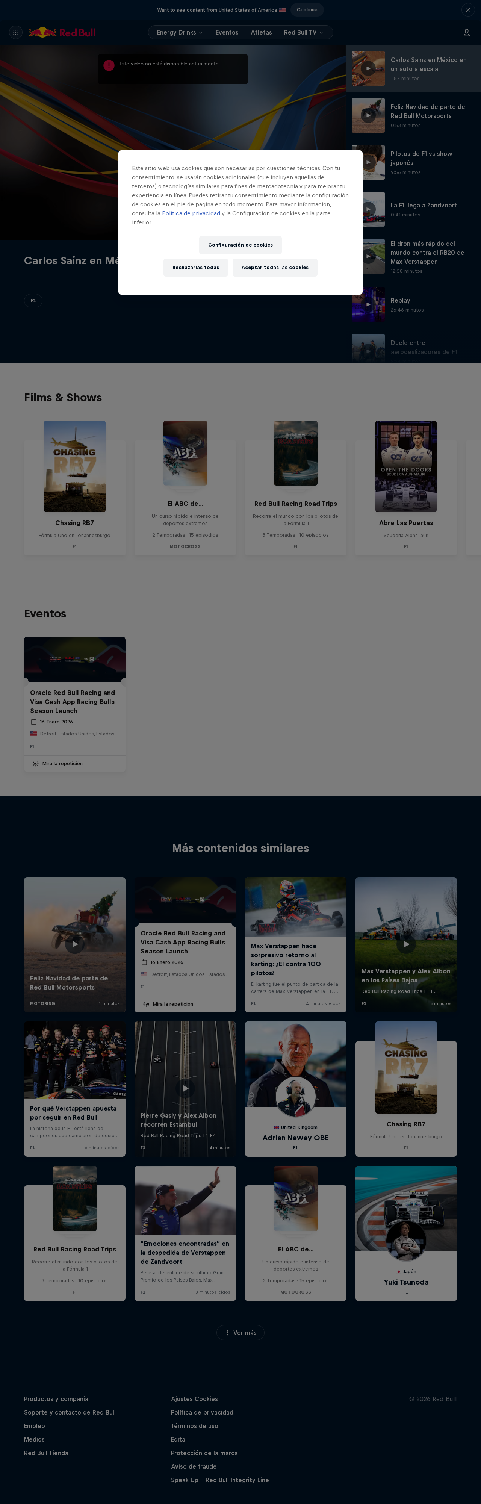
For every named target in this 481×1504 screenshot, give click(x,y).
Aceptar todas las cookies (275, 267)
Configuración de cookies (240, 245)
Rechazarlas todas (195, 267)
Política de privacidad (191, 213)
